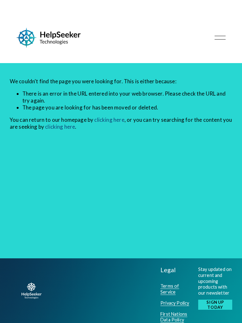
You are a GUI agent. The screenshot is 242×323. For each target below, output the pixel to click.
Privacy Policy (174, 303)
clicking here (109, 119)
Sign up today (215, 305)
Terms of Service (169, 289)
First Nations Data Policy (173, 317)
